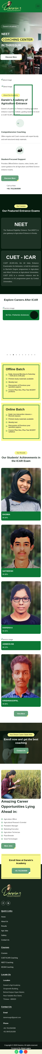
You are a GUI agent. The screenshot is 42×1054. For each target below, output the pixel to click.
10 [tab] (34, 354)
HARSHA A (7, 628)
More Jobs (8, 846)
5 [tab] (19, 354)
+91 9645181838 (9, 1032)
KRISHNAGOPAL (10, 701)
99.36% (5, 574)
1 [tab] (7, 354)
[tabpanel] (21, 328)
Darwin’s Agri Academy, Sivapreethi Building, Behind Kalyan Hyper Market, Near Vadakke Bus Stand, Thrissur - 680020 (13, 992)
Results (4, 926)
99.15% (5, 647)
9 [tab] (31, 354)
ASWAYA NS (8, 644)
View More (21, 714)
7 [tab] (25, 354)
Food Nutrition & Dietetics (17, 344)
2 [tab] (10, 354)
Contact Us (21, 750)
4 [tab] (16, 354)
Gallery (3, 935)
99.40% (5, 518)
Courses (4, 953)
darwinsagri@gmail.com (12, 1017)
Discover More (11, 57)
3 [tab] (13, 354)
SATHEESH (7, 571)
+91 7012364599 (14, 189)
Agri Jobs (4, 931)
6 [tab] (22, 354)
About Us (4, 921)
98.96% (5, 704)
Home (3, 917)
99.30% (5, 631)
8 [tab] (28, 354)
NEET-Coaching (7, 962)
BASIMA (6, 514)
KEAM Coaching (7, 967)
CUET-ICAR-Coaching (9, 958)
